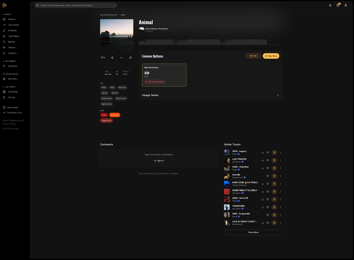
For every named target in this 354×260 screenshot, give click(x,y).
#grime (105, 93)
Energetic (115, 115)
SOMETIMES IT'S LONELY (244, 190)
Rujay (234, 154)
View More (253, 232)
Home (5, 121)
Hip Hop (108, 74)
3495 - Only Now (240, 167)
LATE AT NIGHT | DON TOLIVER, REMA (251, 221)
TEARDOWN (238, 206)
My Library (11, 61)
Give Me (236, 175)
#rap (112, 87)
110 (117, 74)
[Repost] (130, 57)
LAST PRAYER (239, 159)
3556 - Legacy (239, 151)
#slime (115, 93)
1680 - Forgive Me (241, 213)
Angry (104, 115)
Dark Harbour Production (108, 15)
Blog (21, 121)
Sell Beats (13, 121)
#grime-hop (107, 104)
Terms (13, 124)
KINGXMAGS (237, 224)
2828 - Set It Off (240, 198)
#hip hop (122, 87)
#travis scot (121, 98)
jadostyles (236, 162)
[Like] (267, 152)
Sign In (160, 160)
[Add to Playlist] (121, 57)
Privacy (6, 124)
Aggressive (106, 120)
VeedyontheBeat (239, 185)
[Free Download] (263, 152)
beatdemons (237, 177)
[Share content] (112, 57)
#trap (104, 87)
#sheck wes (107, 98)
